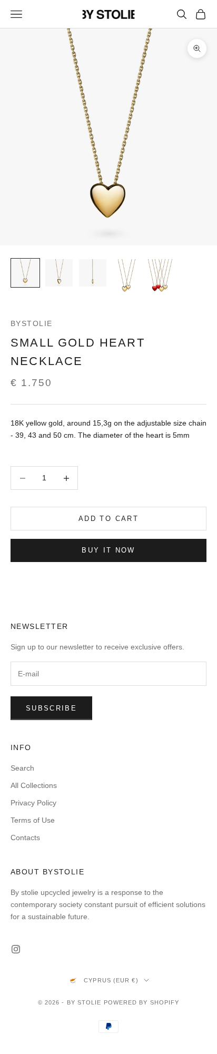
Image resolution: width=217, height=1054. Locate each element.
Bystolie (32, 323)
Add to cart (108, 519)
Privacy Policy (33, 803)
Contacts (25, 837)
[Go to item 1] (25, 273)
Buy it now (108, 550)
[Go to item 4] (126, 279)
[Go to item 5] (160, 279)
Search (22, 768)
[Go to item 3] (92, 273)
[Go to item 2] (59, 273)
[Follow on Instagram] (16, 949)
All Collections (34, 785)
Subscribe (51, 708)
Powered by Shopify (142, 1002)
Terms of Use (33, 820)
